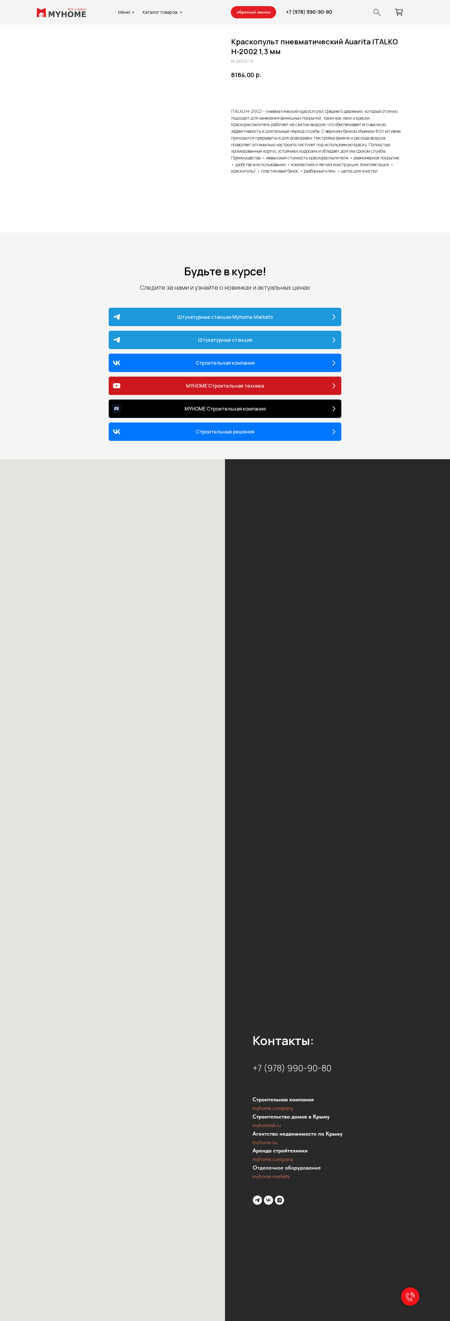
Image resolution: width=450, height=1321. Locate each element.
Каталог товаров (160, 12)
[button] (253, 12)
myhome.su (265, 1142)
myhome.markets (271, 1176)
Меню (124, 12)
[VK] (268, 1200)
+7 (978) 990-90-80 (309, 12)
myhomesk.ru (267, 1125)
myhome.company (273, 1108)
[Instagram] (279, 1200)
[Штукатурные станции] (257, 1200)
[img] (377, 12)
